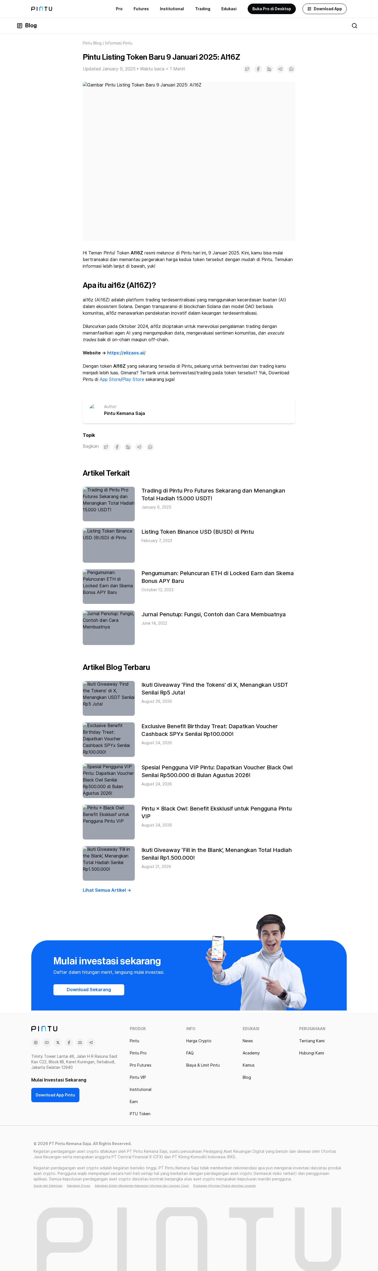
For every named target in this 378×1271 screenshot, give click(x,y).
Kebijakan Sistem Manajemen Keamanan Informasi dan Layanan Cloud (142, 1185)
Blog (31, 25)
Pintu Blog (92, 43)
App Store (110, 379)
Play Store (133, 379)
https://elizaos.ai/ (126, 353)
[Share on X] (247, 69)
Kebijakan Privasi (78, 1185)
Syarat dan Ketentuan (48, 1185)
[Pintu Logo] (41, 9)
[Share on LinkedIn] (269, 69)
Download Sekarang (89, 989)
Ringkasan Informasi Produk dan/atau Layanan (224, 1185)
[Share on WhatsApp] (291, 69)
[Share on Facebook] (258, 69)
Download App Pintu (55, 1095)
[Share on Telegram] (280, 69)
